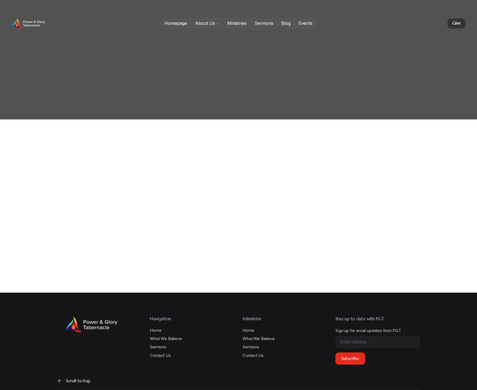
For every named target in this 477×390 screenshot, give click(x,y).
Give (456, 23)
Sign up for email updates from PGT (368, 330)
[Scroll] (59, 381)
